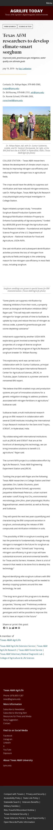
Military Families (11, 806)
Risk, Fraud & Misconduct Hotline (19, 810)
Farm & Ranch (10, 26)
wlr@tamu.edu (37, 92)
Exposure (7, 753)
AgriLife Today (26, 10)
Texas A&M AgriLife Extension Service (17, 646)
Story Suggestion (10, 719)
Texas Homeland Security (15, 814)
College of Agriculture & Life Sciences (17, 658)
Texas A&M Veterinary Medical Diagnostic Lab (21, 654)
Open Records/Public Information (19, 822)
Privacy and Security (35, 794)
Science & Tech (25, 26)
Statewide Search (12, 802)
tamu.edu (7, 765)
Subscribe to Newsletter (14, 709)
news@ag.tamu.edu (11, 699)
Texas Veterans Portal (14, 818)
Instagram (7, 739)
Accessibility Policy (12, 798)
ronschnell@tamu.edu (13, 100)
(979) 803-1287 (16, 695)
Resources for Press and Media (17, 716)
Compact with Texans (14, 794)
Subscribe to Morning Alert (15, 712)
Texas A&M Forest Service (30, 650)
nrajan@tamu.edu (11, 88)
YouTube (7, 749)
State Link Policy (30, 798)
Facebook (7, 735)
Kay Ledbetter (25, 68)
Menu (49, 2)
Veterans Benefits (30, 802)
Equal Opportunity (35, 818)
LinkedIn (7, 742)
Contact (6, 723)
